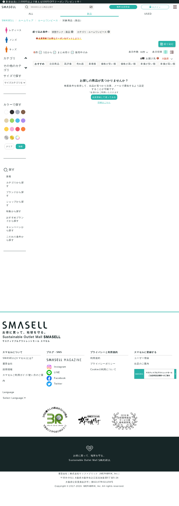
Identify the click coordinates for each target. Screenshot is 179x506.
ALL (31, 14)
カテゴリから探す (15, 184)
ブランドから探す (15, 194)
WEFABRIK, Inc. (92, 486)
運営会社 (8, 363)
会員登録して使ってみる (104, 97)
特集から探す (13, 211)
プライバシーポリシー (102, 363)
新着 (8, 176)
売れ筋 (80, 64)
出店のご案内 (141, 363)
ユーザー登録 (141, 358)
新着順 (92, 64)
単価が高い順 (167, 64)
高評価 (68, 64)
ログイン (156, 7)
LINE (57, 372)
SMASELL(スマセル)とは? (18, 358)
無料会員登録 (123, 7)
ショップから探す (15, 203)
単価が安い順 (148, 64)
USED (148, 14)
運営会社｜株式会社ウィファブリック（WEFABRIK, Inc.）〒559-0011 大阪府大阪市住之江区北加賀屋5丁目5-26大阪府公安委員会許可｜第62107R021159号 (89, 477)
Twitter (58, 383)
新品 (89, 14)
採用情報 (8, 369)
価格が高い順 (128, 64)
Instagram (60, 366)
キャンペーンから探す (15, 229)
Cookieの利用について (103, 369)
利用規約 (95, 358)
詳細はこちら (104, 102)
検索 (21, 146)
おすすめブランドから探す (15, 219)
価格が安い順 (108, 64)
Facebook (60, 378)
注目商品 (54, 64)
